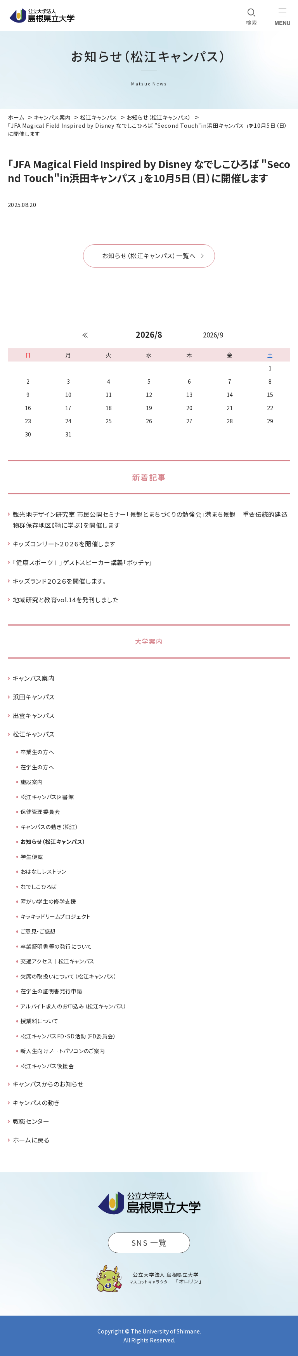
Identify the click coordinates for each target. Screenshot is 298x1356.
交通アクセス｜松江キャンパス (58, 961)
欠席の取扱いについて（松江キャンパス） (69, 976)
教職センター (31, 1121)
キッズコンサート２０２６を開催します (64, 543)
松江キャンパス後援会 (47, 1066)
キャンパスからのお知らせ (48, 1083)
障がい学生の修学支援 (48, 901)
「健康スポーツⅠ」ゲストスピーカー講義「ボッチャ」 (82, 562)
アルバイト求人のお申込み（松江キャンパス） (74, 1006)
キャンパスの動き (36, 1102)
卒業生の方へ (37, 752)
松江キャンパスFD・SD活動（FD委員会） (68, 1036)
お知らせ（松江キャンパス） (53, 841)
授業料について (40, 1021)
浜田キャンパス (33, 696)
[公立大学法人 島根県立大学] (41, 15)
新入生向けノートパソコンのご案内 (63, 1051)
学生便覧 (32, 857)
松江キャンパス (33, 734)
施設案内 (32, 782)
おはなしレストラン (43, 871)
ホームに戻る (31, 1139)
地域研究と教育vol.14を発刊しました (66, 599)
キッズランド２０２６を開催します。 (59, 581)
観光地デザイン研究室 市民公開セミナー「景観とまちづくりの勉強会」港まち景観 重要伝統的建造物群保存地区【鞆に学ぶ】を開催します (150, 519)
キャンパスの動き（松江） (50, 827)
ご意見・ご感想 (38, 931)
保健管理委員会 (40, 811)
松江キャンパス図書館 (47, 797)
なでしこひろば (39, 886)
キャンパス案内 (33, 678)
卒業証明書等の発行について (56, 946)
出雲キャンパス (33, 715)
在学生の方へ (37, 767)
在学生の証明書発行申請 (51, 991)
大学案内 (149, 641)
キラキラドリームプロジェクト (56, 916)
